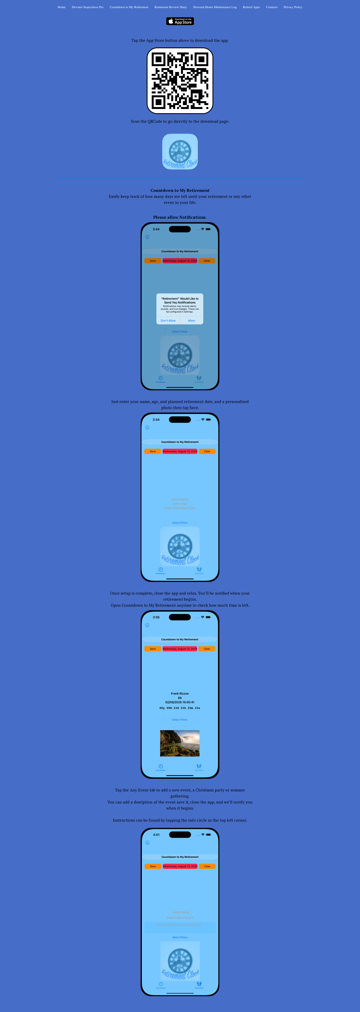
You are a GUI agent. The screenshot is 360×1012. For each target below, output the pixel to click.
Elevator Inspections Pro (88, 7)
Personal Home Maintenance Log (215, 7)
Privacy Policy (293, 7)
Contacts (272, 7)
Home (62, 7)
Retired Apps (251, 7)
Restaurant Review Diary (171, 7)
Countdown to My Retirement (129, 7)
